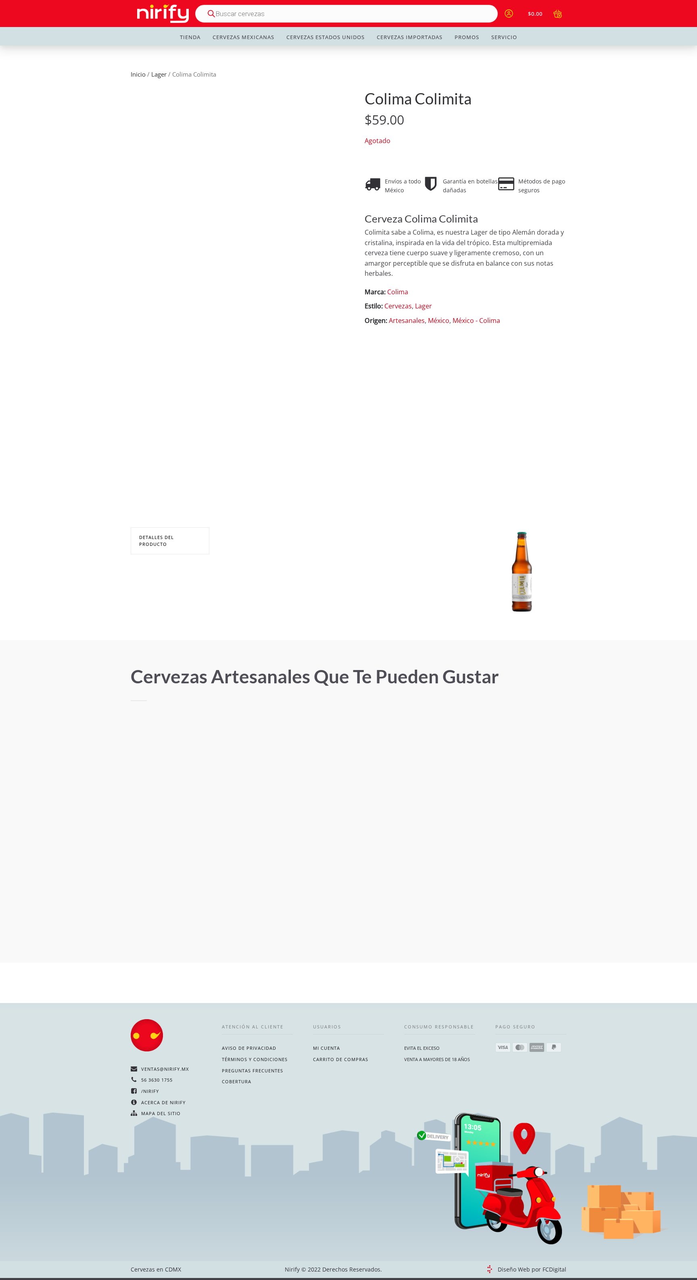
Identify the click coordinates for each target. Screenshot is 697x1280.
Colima (397, 291)
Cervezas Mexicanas (243, 37)
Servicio (504, 37)
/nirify (150, 1091)
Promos (467, 37)
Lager (159, 74)
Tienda (190, 37)
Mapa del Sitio (161, 1113)
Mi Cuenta (326, 1048)
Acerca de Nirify (163, 1102)
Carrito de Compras (340, 1059)
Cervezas (398, 306)
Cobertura (236, 1081)
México (438, 320)
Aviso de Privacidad (249, 1048)
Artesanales (407, 320)
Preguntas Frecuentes (252, 1071)
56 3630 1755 (157, 1080)
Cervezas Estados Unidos (325, 37)
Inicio (138, 74)
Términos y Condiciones (255, 1059)
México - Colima (476, 320)
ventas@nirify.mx (165, 1069)
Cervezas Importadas (409, 37)
